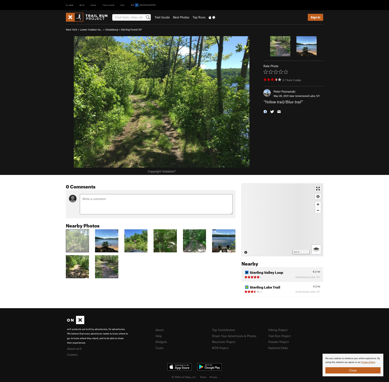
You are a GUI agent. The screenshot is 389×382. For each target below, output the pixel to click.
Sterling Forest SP (131, 29)
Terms (203, 377)
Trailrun (108, 5)
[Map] (282, 220)
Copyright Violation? (161, 171)
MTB (82, 5)
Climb (70, 5)
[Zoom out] (318, 210)
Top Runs (198, 17)
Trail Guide (162, 17)
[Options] (316, 249)
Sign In (315, 17)
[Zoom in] (318, 204)
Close (353, 370)
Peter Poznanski (284, 91)
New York (71, 29)
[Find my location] (318, 196)
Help (158, 336)
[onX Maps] (75, 323)
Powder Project (278, 342)
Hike (93, 5)
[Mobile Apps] (212, 17)
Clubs (159, 348)
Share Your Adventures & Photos (234, 336)
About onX (74, 348)
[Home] (88, 17)
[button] (265, 111)
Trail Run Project (279, 336)
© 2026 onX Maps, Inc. (184, 377)
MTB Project (220, 348)
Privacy (213, 377)
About (159, 330)
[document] (352, 365)
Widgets (161, 342)
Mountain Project (223, 342)
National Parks (278, 348)
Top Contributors (223, 330)
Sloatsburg (111, 29)
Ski (123, 5)
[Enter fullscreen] (318, 189)
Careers (72, 354)
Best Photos (181, 17)
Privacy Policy (368, 362)
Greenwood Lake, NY (307, 95)
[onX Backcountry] (143, 5)
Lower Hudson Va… (91, 29)
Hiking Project (277, 330)
